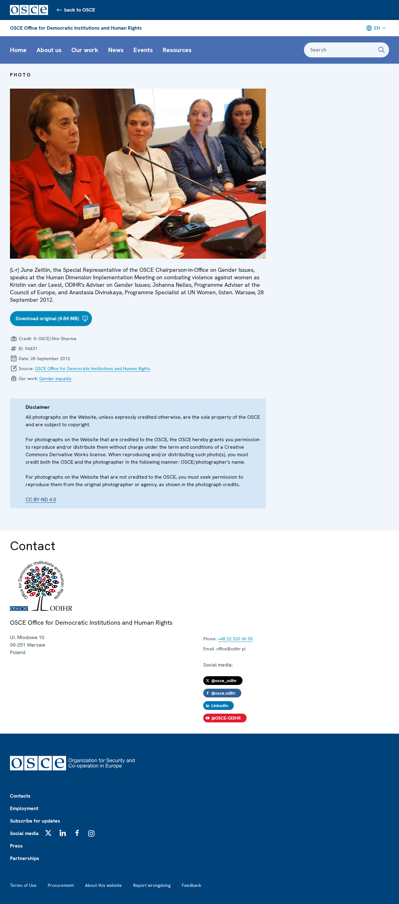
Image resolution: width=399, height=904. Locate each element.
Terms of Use (23, 885)
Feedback (191, 885)
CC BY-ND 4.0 (41, 499)
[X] (48, 833)
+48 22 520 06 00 (235, 639)
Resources (177, 50)
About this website (103, 885)
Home (18, 50)
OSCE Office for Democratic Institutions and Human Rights (76, 28)
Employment (24, 808)
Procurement (61, 885)
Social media (24, 833)
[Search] (381, 49)
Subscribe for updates (35, 821)
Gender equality (55, 378)
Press (16, 846)
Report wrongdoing (152, 885)
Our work (84, 50)
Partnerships (24, 858)
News (115, 50)
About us (48, 50)
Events (143, 50)
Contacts (20, 796)
